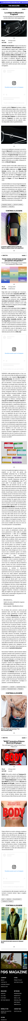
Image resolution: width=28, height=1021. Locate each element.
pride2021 (20, 689)
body (3, 899)
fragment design (6, 204)
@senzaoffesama (7, 379)
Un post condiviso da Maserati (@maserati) (14, 102)
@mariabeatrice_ (8, 600)
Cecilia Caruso (11, 288)
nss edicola (17, 1004)
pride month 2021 (11, 689)
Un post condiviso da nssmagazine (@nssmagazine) (15, 886)
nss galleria (17, 1000)
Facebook (4, 1019)
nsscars (11, 206)
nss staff (10, 42)
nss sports (17, 995)
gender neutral (21, 687)
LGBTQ (3, 689)
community (5, 687)
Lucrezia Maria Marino (8, 506)
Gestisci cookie (18, 982)
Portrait (3, 998)
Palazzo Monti (17, 899)
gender (12, 687)
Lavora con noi (5, 984)
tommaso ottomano (7, 901)
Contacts (4, 982)
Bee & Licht (21, 377)
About (3, 980)
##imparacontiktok (9, 604)
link (19, 893)
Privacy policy (18, 980)
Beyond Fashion (5, 1000)
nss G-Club (17, 998)
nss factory (4, 986)
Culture (3, 995)
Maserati (4, 206)
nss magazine (18, 993)
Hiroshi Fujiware (17, 204)
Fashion (3, 993)
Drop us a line (18, 1011)
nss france (17, 1002)
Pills (3, 40)
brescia (9, 899)
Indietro (5, 9)
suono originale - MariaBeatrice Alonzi (13, 606)
